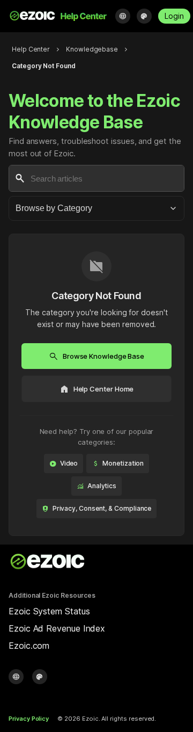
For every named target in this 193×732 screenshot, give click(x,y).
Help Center (31, 49)
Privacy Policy (29, 718)
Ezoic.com (29, 645)
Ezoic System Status (49, 611)
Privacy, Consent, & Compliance (97, 508)
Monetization (118, 463)
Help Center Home (97, 389)
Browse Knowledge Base (96, 356)
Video (63, 463)
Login (174, 15)
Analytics (96, 486)
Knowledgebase (92, 49)
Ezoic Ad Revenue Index (57, 628)
